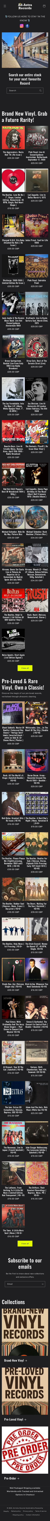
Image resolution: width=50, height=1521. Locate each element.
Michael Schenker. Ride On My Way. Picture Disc (13, 533)
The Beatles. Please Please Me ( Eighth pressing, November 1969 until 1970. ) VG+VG (13, 862)
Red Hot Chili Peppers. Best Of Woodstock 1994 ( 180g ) (13, 491)
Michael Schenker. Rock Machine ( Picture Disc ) (36, 533)
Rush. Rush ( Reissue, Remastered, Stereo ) (36, 616)
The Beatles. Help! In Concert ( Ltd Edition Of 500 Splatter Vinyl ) (13, 617)
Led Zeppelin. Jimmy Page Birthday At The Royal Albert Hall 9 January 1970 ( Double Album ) (37, 493)
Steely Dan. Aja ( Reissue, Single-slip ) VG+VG (13, 985)
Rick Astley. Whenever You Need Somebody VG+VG (36, 985)
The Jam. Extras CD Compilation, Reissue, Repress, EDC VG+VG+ (13, 1110)
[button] (5, 6)
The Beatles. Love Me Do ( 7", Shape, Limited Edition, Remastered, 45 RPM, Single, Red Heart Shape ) (13, 200)
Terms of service (40, 1511)
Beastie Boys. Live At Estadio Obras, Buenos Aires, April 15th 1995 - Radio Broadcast (13, 450)
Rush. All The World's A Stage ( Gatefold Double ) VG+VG (13, 778)
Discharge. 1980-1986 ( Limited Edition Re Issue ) (13, 281)
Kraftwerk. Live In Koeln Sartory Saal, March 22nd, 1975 (36, 320)
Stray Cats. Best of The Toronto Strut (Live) (37, 362)
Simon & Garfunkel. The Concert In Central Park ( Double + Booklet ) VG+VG (36, 1024)
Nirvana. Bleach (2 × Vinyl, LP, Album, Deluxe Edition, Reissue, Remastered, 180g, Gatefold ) (36, 573)
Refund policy (16, 1511)
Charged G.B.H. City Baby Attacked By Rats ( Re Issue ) (13, 242)
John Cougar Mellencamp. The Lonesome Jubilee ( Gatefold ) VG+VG (37, 1150)
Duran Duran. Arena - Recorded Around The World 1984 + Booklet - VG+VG (37, 779)
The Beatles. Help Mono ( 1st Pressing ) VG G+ (13, 945)
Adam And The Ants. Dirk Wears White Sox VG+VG (37, 1108)
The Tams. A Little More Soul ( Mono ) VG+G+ (13, 1231)
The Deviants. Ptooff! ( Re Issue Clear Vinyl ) (37, 447)
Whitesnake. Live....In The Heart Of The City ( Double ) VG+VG (36, 730)
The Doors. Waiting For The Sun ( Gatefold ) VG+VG (37, 906)
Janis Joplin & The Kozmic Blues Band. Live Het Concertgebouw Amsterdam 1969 (13, 322)
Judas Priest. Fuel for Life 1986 (36, 241)
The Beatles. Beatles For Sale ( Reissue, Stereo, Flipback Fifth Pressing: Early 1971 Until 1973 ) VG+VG (36, 863)
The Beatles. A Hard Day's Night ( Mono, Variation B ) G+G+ (37, 820)
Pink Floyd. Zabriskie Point (37, 281)
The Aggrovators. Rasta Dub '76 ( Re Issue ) (13, 153)
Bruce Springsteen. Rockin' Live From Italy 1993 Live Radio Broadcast (13, 365)
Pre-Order (10, 1478)
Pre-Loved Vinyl (13, 1419)
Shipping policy (18, 1515)
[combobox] (25, 90)
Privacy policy (28, 1511)
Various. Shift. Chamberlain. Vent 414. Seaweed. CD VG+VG (37, 1069)
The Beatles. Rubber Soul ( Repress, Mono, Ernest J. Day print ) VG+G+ (13, 906)
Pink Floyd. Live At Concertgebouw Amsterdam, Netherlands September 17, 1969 (36, 156)
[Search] (40, 90)
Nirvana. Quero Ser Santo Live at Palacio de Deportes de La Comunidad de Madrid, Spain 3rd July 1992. (13, 574)
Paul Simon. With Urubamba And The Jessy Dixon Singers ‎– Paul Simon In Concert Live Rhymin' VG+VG (13, 1027)
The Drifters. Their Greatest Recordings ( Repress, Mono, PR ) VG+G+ (36, 1191)
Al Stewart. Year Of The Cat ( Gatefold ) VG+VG (13, 1068)
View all (25, 668)
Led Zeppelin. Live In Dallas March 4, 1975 (37, 196)
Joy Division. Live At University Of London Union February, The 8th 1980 (36, 407)
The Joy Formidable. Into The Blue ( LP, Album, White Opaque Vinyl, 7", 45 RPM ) (13, 407)
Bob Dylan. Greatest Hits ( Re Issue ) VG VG (13, 819)
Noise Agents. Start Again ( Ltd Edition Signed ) (13, 656)
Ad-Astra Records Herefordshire (24, 1508)
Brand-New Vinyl (14, 1360)
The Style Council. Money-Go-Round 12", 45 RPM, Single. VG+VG (36, 946)
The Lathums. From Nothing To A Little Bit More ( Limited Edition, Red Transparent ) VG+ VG (13, 1191)
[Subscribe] (42, 1284)
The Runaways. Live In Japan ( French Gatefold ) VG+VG (13, 1150)
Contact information (33, 1515)
